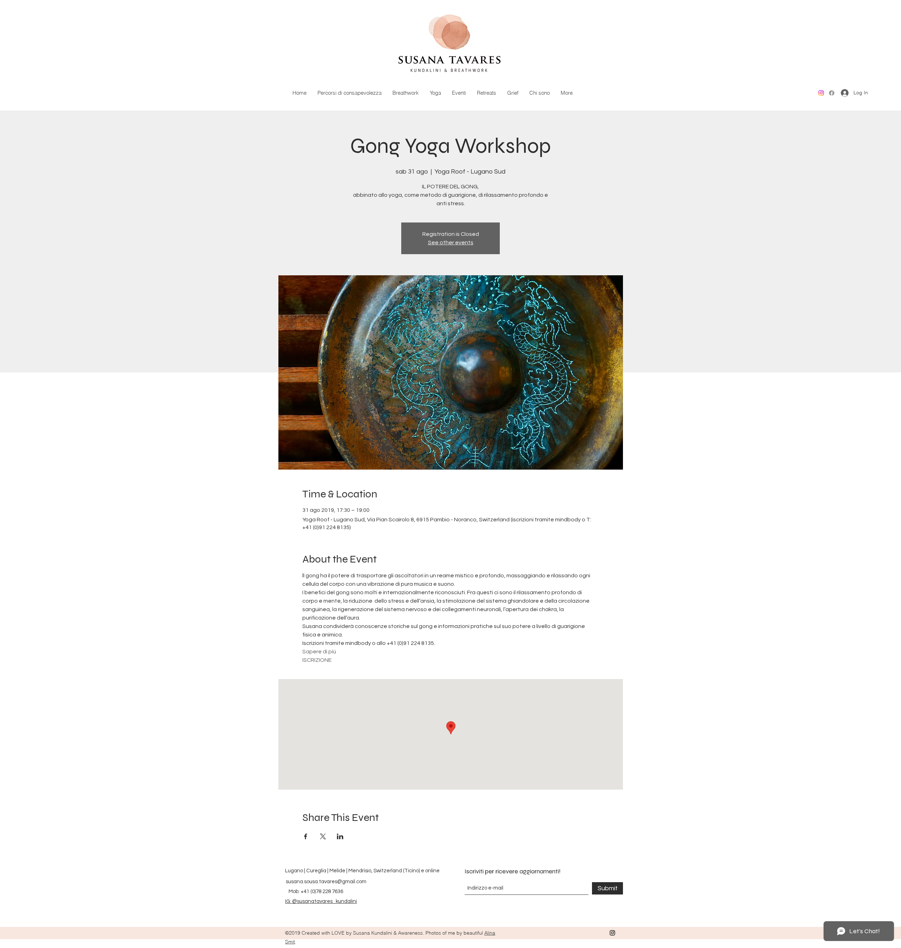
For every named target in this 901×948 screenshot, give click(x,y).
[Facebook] (831, 92)
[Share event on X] (323, 836)
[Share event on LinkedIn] (340, 836)
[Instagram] (821, 92)
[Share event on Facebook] (305, 836)
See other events (450, 242)
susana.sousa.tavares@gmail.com (326, 881)
